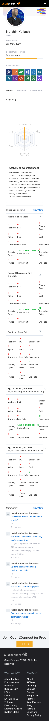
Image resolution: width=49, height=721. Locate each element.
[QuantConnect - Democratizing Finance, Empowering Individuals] (11, 4)
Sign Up (24, 644)
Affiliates (31, 682)
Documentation (12, 682)
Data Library (10, 705)
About (30, 679)
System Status (11, 712)
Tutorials (8, 702)
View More (38, 210)
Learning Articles (13, 708)
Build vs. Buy (11, 689)
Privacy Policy (34, 715)
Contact (31, 689)
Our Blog (31, 685)
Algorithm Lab (11, 679)
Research (9, 685)
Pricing (30, 692)
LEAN (7, 692)
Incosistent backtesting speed (25, 586)
